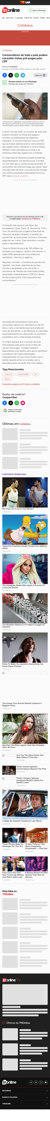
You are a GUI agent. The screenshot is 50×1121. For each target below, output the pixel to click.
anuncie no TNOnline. (31, 218)
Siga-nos (38, 75)
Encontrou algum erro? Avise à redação (21, 384)
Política (42, 18)
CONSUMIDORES (23, 374)
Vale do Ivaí (28, 18)
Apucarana (10, 18)
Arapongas (19, 18)
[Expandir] (47, 1104)
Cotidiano (25, 25)
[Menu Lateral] (3, 18)
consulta (8, 374)
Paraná (36, 18)
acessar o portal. (20, 175)
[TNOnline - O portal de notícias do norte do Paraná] (11, 10)
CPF (35, 374)
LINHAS (7, 379)
